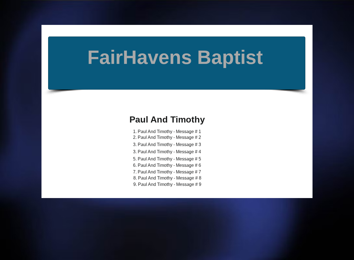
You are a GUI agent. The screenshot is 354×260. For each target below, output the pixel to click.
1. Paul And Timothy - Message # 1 (167, 131)
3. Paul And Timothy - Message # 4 (167, 151)
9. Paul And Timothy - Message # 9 (167, 184)
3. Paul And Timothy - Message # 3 (167, 144)
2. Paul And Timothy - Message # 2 (167, 137)
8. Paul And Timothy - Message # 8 (167, 178)
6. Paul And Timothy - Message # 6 (167, 165)
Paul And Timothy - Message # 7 (169, 172)
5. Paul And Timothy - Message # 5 (167, 159)
